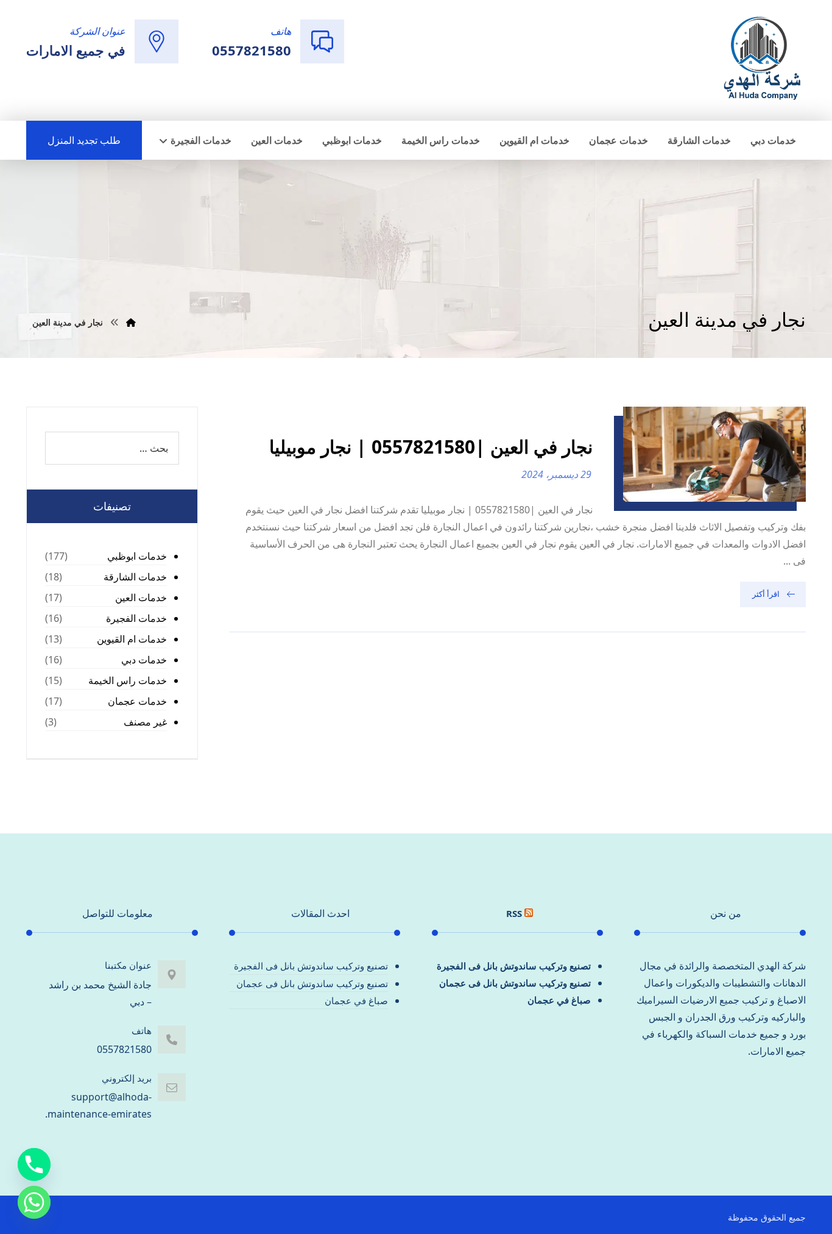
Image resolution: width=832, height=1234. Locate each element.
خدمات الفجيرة (136, 618)
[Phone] (34, 1164)
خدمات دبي (144, 659)
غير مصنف (145, 722)
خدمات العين (141, 597)
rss (514, 913)
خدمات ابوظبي (137, 556)
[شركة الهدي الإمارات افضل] (761, 59)
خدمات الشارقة (135, 576)
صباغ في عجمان (559, 1000)
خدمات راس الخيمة (127, 680)
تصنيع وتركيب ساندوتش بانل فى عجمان (515, 983)
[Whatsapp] (34, 1202)
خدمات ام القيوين (132, 639)
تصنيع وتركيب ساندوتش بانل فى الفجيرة (514, 966)
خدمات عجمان (137, 701)
